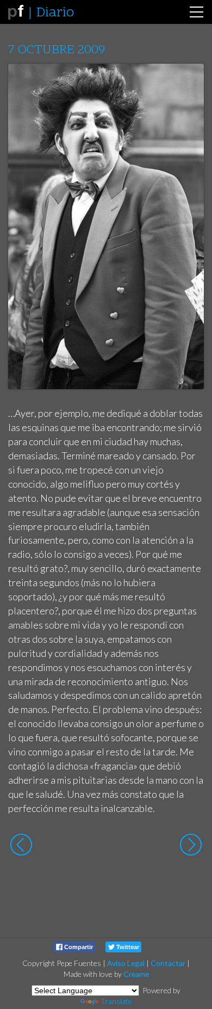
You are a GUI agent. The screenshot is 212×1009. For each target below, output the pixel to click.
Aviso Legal (126, 963)
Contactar (168, 963)
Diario (55, 13)
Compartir (78, 947)
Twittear (127, 947)
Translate (116, 1001)
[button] (187, 82)
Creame (136, 974)
